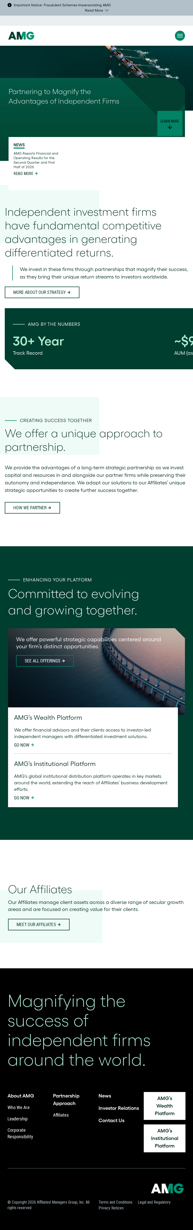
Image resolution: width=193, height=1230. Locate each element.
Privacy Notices (111, 1208)
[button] (180, 36)
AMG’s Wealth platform (165, 1106)
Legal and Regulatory (154, 1202)
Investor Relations (119, 1108)
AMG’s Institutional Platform (164, 1138)
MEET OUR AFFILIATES (36, 924)
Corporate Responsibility (20, 1133)
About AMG (21, 1096)
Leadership (18, 1118)
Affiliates (61, 1115)
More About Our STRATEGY (39, 292)
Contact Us (111, 1120)
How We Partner (29, 507)
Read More (94, 10)
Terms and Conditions (115, 1202)
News (105, 1096)
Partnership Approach (66, 1099)
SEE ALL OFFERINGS (42, 660)
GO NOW (21, 745)
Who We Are (19, 1107)
